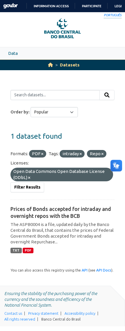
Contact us (13, 313)
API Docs (103, 270)
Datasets (70, 64)
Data (13, 53)
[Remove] (42, 154)
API (85, 270)
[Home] (50, 64)
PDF (28, 250)
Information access (51, 6)
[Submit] (107, 95)
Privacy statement (43, 313)
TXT (15, 250)
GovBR (10, 6)
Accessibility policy (80, 313)
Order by (19, 112)
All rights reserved (19, 319)
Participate (91, 6)
